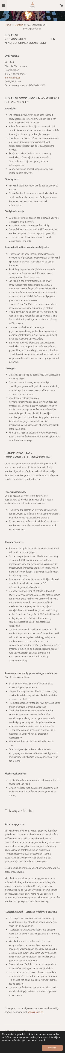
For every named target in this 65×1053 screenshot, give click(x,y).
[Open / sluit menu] (3, 5)
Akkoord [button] (52, 1047)
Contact (19, 25)
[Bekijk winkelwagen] (61, 5)
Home (8, 25)
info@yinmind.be (12, 78)
